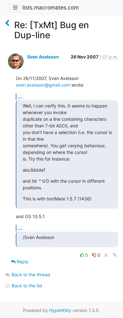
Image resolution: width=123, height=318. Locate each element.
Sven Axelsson (43, 56)
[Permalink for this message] (114, 255)
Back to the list (26, 285)
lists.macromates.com (50, 7)
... (20, 96)
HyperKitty (60, 310)
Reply (21, 261)
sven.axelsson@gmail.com (43, 85)
